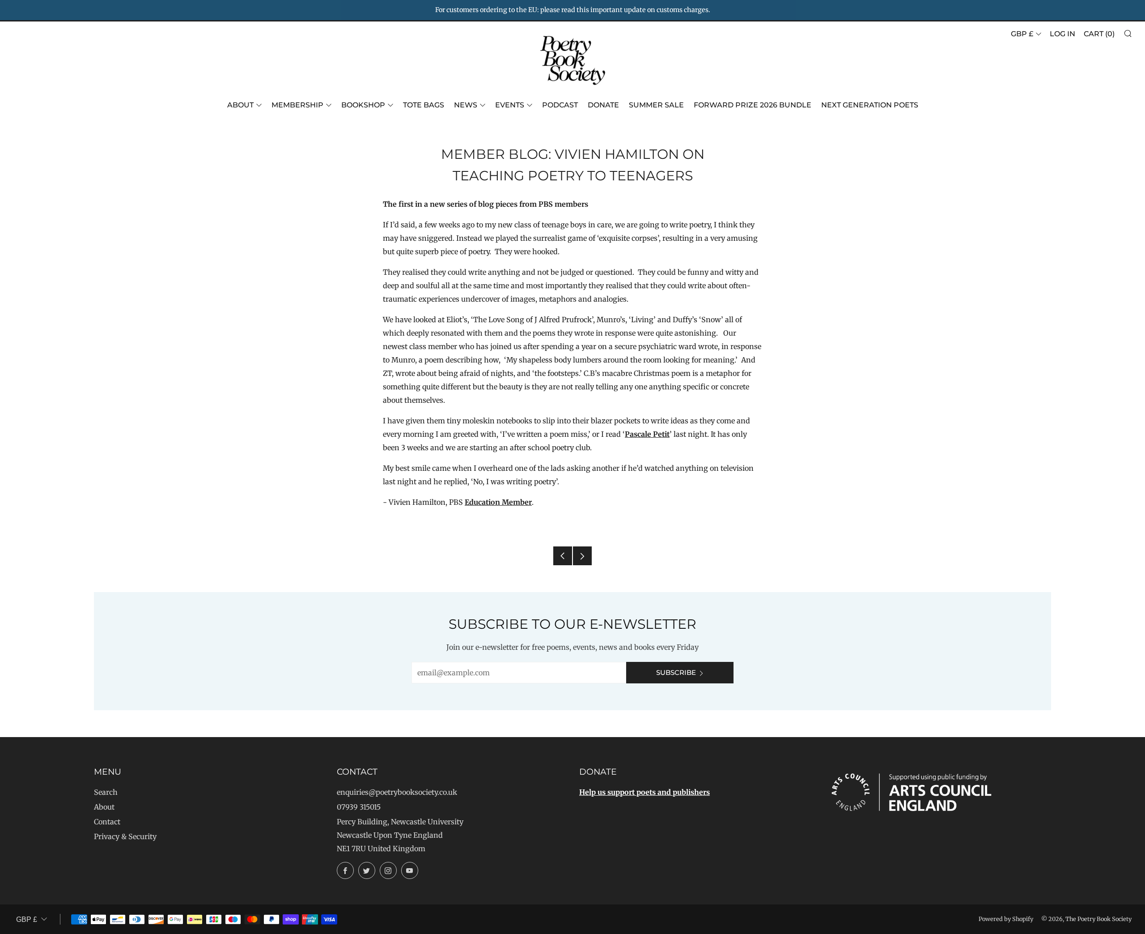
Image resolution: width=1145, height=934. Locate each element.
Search (106, 792)
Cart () (1099, 34)
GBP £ (1022, 34)
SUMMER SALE (656, 105)
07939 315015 (359, 806)
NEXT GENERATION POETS (869, 105)
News (465, 105)
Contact (107, 821)
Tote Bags (423, 105)
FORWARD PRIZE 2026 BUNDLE (752, 105)
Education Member (498, 502)
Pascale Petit (647, 434)
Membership (297, 105)
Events (509, 105)
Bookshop (363, 105)
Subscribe (676, 672)
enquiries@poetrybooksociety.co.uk (397, 792)
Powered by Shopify (1006, 918)
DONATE (603, 105)
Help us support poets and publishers (644, 792)
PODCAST (560, 105)
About (240, 105)
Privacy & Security (125, 836)
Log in (1062, 34)
